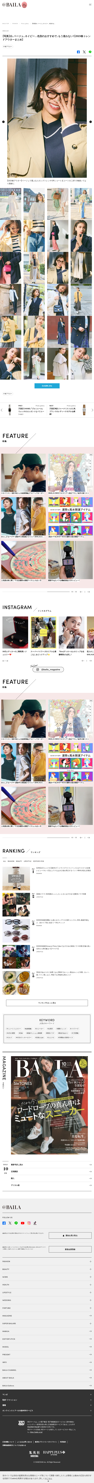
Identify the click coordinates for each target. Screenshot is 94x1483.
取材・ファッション (9, 1400)
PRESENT (6, 1354)
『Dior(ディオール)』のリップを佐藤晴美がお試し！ (43, 653)
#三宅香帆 (75, 1033)
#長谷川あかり (63, 1033)
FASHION (6, 1261)
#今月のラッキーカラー (23, 1037)
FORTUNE (6, 1308)
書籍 (4, 1405)
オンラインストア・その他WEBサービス (17, 1411)
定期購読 (14, 1171)
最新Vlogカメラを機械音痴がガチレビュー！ (17, 580)
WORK (5, 1277)
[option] (47, 519)
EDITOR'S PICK (8, 1339)
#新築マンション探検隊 (34, 1033)
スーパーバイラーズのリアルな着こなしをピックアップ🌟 (15, 653)
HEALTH (5, 1284)
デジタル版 (15, 1185)
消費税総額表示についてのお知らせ (14, 1445)
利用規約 (63, 1442)
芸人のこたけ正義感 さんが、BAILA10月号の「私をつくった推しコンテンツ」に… (71, 653)
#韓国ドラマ (50, 1033)
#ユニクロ (50, 1037)
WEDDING (6, 1300)
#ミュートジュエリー (14, 1029)
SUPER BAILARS (9, 1323)
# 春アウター (8, 46)
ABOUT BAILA (8, 1378)
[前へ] (83, 661)
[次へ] (90, 661)
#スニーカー (39, 1029)
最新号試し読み (17, 1165)
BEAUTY (5, 1269)
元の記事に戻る (47, 386)
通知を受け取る (71, 1235)
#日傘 (21, 1033)
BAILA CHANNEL (9, 1370)
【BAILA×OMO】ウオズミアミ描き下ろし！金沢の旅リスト (21, 493)
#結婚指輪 (28, 1029)
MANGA (5, 1331)
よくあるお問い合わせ (24, 1442)
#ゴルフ (9, 1037)
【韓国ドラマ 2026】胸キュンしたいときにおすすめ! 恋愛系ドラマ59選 (61, 894)
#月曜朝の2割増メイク (65, 1037)
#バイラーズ (74, 1029)
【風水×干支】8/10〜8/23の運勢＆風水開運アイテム (19, 537)
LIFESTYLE (6, 1292)
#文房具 (50, 1029)
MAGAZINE (7, 1315)
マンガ (5, 1394)
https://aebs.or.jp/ (36, 1432)
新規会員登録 (70, 1249)
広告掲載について (8, 1442)
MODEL (5, 1347)
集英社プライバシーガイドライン (46, 1442)
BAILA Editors (8, 1385)
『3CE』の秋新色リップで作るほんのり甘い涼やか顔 (66, 580)
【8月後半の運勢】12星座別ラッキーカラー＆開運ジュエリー (69, 537)
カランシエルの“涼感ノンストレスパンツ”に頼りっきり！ (68, 493)
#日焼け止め (39, 1037)
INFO (4, 1362)
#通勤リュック (61, 1029)
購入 (12, 1178)
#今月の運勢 (11, 1033)
